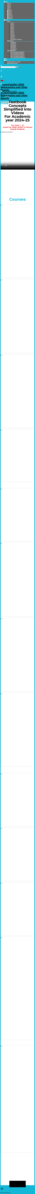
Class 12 (10, 18)
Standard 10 (13, 49)
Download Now (17, 1184)
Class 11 (10, 17)
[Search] (17, 67)
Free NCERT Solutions (16, 39)
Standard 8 (13, 46)
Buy (6, 58)
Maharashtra (10, 40)
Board (6, 19)
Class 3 (9, 6)
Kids (6, 60)
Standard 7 (13, 45)
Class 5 (9, 9)
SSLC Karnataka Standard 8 (17, 54)
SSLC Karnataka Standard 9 (17, 56)
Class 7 (10, 11)
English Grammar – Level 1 (13, 61)
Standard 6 (13, 43)
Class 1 (9, 3)
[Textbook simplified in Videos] (9, 91)
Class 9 (10, 14)
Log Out (7, 96)
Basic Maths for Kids (12, 63)
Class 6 (10, 10)
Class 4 (9, 7)
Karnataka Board (11, 50)
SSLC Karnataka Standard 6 (17, 52)
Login (2, 80)
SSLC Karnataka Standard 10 (17, 57)
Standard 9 (13, 47)
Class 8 (10, 13)
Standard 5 (13, 42)
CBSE (6, 1)
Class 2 (9, 4)
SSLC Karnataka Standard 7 (17, 53)
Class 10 (10, 15)
